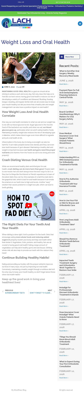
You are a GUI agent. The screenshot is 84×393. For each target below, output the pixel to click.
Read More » (63, 84)
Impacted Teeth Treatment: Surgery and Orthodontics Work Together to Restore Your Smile (68, 265)
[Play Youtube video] (28, 205)
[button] (80, 23)
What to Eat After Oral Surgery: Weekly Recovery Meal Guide (69, 73)
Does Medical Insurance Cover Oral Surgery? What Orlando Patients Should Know (68, 138)
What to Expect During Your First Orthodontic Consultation (69, 363)
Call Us (21, 2)
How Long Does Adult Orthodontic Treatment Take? (69, 222)
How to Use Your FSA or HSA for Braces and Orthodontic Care (69, 202)
